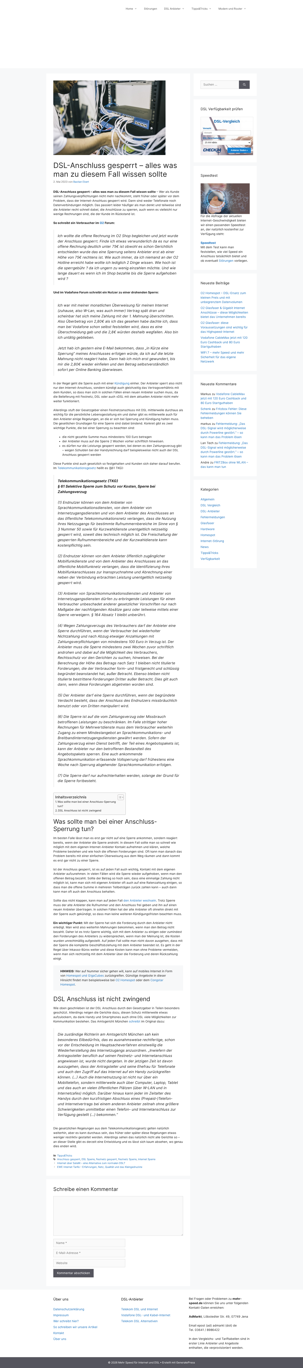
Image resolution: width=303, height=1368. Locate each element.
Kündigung (122, 383)
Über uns (59, 1339)
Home (129, 8)
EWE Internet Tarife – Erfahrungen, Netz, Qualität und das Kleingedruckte (99, 1166)
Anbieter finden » (239, 150)
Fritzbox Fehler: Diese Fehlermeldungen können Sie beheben (224, 413)
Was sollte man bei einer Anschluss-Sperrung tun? (87, 804)
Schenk (206, 409)
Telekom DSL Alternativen (139, 1321)
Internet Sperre (146, 1159)
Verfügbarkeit (210, 559)
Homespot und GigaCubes (85, 975)
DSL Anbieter (172, 8)
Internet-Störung (212, 541)
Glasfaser (207, 523)
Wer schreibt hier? (66, 1321)
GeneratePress (185, 1362)
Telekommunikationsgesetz (77, 468)
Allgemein (207, 499)
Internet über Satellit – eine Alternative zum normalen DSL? (91, 1163)
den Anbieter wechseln (139, 900)
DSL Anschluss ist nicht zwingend (79, 810)
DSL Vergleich (210, 505)
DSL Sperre (88, 1159)
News (205, 547)
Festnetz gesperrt (106, 1159)
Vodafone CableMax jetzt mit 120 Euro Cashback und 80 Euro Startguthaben (224, 342)
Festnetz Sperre (127, 1159)
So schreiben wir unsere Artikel (75, 1327)
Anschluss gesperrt (68, 1159)
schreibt (134, 1021)
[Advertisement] (151, 43)
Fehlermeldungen (213, 517)
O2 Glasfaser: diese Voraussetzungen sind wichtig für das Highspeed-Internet (224, 327)
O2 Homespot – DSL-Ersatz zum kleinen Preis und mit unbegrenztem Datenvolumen (223, 297)
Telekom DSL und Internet (139, 1309)
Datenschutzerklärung (68, 1309)
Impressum (61, 1315)
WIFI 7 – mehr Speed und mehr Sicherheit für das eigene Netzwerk (222, 357)
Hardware (208, 529)
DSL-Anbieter (210, 511)
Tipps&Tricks (199, 8)
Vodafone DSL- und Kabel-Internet (145, 1315)
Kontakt (58, 1333)
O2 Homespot (125, 980)
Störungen (150, 8)
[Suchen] (244, 84)
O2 (102, 223)
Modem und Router (230, 8)
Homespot (208, 535)
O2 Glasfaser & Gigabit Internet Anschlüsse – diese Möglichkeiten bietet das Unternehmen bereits (224, 312)
